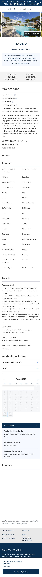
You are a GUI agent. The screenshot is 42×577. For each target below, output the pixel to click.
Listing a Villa (8, 538)
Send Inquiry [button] (21, 572)
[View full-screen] (32, 33)
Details (11, 77)
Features (30, 74)
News (24, 534)
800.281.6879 (8, 2)
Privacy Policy (9, 534)
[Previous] (3, 24)
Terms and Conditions (27, 539)
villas (10, 556)
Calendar (31, 77)
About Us (26, 531)
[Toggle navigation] (4, 9)
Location (30, 80)
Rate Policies (11, 80)
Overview (11, 74)
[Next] (39, 24)
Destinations (8, 531)
